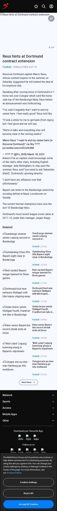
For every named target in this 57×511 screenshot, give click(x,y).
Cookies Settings (28, 482)
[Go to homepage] (5, 6)
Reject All (28, 493)
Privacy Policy (14, 473)
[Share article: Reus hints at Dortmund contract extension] (51, 18)
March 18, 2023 (35, 154)
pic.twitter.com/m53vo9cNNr (18, 147)
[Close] (51, 457)
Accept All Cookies (28, 504)
